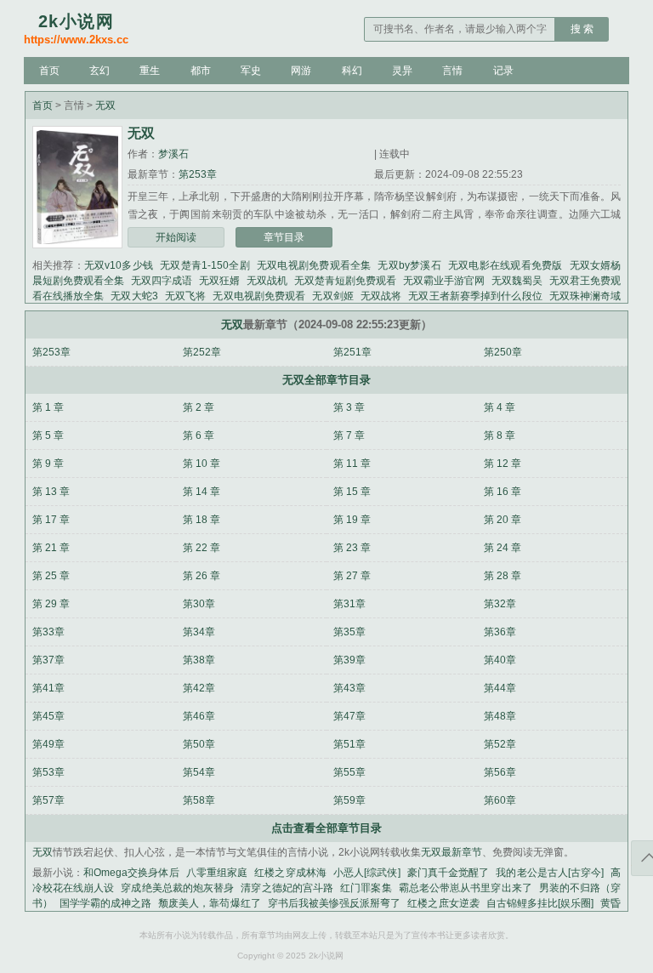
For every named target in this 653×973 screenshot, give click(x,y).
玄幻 (99, 71)
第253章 (198, 174)
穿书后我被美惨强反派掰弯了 (334, 903)
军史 (251, 71)
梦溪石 (173, 154)
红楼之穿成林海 (290, 873)
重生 (149, 71)
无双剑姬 (332, 296)
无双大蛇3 (134, 296)
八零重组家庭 (217, 873)
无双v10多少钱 (118, 265)
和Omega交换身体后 (131, 873)
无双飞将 (186, 296)
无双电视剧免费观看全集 (314, 265)
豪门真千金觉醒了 (448, 873)
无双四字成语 (161, 281)
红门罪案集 (365, 888)
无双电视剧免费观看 (259, 296)
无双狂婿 (219, 281)
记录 (503, 71)
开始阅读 (176, 237)
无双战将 (381, 296)
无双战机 (267, 281)
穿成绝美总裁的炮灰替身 (177, 888)
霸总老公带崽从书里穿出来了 (465, 888)
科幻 (352, 71)
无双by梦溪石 (409, 265)
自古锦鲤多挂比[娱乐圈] (540, 903)
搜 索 (582, 29)
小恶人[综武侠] (366, 873)
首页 (49, 71)
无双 (105, 105)
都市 (200, 71)
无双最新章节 (451, 852)
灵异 (402, 71)
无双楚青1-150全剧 (205, 265)
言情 (452, 71)
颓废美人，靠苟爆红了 (209, 903)
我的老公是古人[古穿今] (550, 873)
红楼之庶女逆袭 (443, 903)
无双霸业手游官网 (444, 281)
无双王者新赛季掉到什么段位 (475, 296)
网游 (301, 71)
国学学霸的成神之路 (105, 903)
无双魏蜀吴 (516, 281)
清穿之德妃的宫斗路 (287, 888)
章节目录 (284, 237)
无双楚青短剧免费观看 (345, 281)
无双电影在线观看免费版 (505, 265)
